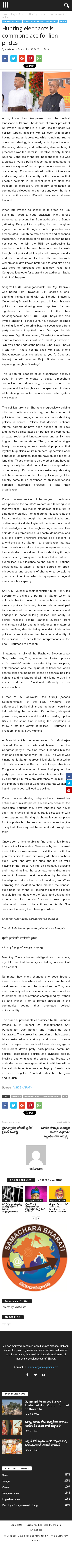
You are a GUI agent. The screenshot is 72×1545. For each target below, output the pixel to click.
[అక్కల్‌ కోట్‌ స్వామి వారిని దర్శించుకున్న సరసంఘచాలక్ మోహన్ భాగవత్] (12, 1446)
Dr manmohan (31, 1096)
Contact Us (16, 1524)
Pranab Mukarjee (51, 1096)
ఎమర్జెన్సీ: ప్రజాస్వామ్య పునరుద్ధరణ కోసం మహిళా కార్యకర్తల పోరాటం (12, 1208)
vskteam (10, 49)
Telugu (6, 1481)
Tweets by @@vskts (14, 1306)
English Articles (12, 21)
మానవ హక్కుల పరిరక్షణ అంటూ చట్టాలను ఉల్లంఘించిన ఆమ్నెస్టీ (55, 1132)
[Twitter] (36, 1375)
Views (63, 21)
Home (4, 14)
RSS (65, 1096)
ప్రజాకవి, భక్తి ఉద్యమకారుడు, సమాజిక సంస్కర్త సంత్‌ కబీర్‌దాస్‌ (35, 1208)
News (6, 1200)
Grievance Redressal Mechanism (44, 1524)
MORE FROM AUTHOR (49, 1180)
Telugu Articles (34, 1200)
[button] (65, 5)
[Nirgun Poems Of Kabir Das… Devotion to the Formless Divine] (59, 1194)
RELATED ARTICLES (20, 1180)
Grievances (36, 1529)
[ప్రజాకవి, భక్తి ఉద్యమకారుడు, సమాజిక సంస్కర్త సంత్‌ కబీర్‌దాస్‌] (36, 1194)
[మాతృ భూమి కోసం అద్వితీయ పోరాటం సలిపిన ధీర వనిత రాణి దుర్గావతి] (12, 1427)
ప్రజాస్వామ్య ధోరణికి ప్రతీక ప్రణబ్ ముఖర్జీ (17, 1130)
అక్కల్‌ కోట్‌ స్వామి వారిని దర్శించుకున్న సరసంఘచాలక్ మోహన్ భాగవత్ (46, 1443)
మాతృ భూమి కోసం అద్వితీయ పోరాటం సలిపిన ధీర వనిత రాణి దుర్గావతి (46, 1423)
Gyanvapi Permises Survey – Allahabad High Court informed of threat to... (47, 1405)
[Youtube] (44, 1375)
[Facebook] (28, 1375)
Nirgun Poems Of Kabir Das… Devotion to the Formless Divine (58, 1208)
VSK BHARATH (23, 1087)
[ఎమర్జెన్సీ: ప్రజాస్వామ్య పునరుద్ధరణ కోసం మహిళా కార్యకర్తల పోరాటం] (12, 1194)
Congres (16, 1096)
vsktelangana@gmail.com (43, 1367)
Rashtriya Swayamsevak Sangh (40, 21)
